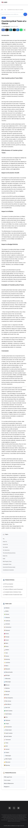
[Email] (24, 30)
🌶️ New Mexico (7, 704)
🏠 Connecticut (7, 627)
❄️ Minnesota (7, 678)
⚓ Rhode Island (7, 730)
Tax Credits (5, 547)
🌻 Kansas (6, 656)
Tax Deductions (6, 550)
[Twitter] (14, 808)
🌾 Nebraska (7, 691)
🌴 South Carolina (8, 733)
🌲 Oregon (6, 723)
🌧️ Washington (7, 755)
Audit (4, 558)
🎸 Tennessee (7, 739)
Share (3, 30)
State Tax (5, 541)
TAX (5, 9)
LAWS (2, 9)
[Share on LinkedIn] (17, 30)
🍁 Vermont (6, 749)
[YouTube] (18, 808)
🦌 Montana (7, 688)
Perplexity (10, 30)
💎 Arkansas (7, 617)
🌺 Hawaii (6, 640)
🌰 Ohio (6, 717)
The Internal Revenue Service (9, 552)
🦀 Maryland (7, 668)
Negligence (6, 786)
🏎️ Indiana (6, 649)
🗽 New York (7, 707)
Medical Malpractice (9, 783)
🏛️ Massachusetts (8, 672)
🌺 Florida (6, 633)
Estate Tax (5, 555)
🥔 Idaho (6, 643)
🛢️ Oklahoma (7, 720)
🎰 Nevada (6, 694)
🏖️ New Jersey (7, 701)
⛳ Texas (6, 742)
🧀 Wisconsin (7, 762)
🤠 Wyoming (7, 765)
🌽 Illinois (6, 646)
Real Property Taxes (7, 561)
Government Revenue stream (9, 567)
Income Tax (5, 544)
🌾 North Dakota (8, 713)
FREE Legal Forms (8, 777)
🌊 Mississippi (7, 681)
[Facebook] (9, 808)
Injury (4, 17)
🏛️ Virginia (6, 752)
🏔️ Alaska (6, 611)
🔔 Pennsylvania (8, 726)
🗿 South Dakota (8, 736)
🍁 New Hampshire (8, 697)
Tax (3, 538)
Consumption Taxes (7, 564)
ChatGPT (7, 30)
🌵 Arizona (6, 614)
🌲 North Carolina (8, 710)
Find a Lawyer (7, 780)
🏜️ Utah (6, 746)
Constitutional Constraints (8, 569)
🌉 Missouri (6, 685)
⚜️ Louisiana (7, 662)
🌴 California (7, 620)
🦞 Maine (6, 665)
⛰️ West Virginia (8, 758)
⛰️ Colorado (7, 623)
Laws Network (6, 26)
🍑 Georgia (6, 636)
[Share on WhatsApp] (21, 30)
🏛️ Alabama (6, 607)
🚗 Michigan (7, 675)
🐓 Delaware (7, 630)
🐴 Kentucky (7, 659)
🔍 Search (25, 14)
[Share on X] (14, 30)
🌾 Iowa (6, 652)
